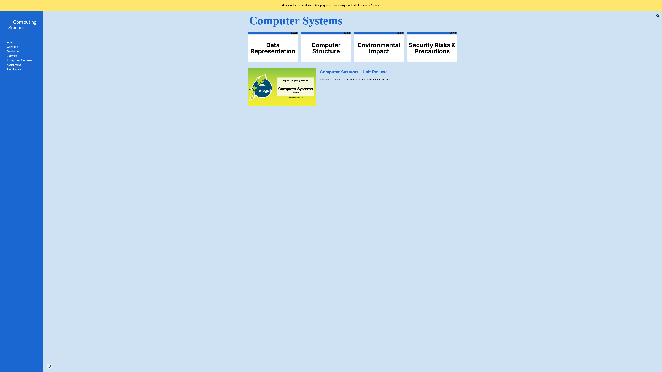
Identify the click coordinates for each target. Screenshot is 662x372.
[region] (331, 5)
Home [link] (10, 42)
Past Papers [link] (14, 69)
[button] (658, 16)
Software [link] (12, 56)
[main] (353, 20)
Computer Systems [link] (19, 60)
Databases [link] (13, 51)
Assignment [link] (14, 64)
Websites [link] (12, 47)
